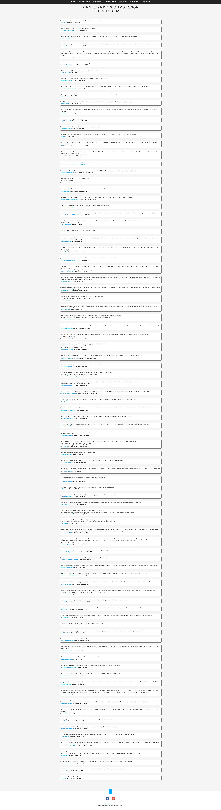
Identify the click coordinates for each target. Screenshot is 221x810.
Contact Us (145, 2)
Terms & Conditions (110, 804)
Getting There (111, 2)
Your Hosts (134, 2)
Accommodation (84, 2)
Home (73, 2)
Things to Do (97, 2)
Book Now (122, 2)
